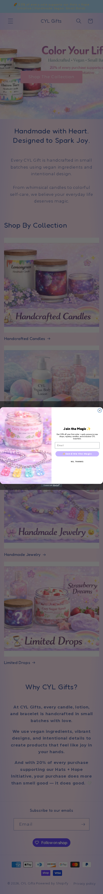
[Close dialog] (100, 410)
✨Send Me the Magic (77, 453)
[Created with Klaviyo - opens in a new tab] (51, 485)
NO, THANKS (77, 462)
